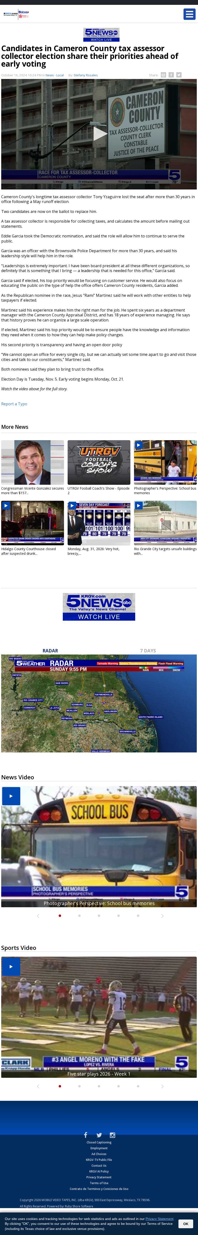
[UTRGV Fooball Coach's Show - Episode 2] (99, 462)
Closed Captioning (99, 1142)
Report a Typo (14, 403)
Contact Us (99, 1166)
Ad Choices (99, 1154)
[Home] (32, 14)
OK (185, 1224)
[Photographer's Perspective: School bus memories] (165, 462)
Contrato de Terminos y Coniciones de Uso (99, 1189)
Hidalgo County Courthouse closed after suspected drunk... (28, 551)
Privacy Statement (99, 1177)
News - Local (55, 75)
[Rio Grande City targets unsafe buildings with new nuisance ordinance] (165, 523)
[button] (99, 133)
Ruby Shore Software (79, 1206)
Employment (99, 1148)
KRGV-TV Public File (99, 1160)
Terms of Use (99, 1183)
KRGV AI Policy (99, 1171)
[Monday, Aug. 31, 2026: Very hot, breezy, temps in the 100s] (99, 523)
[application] (99, 134)
